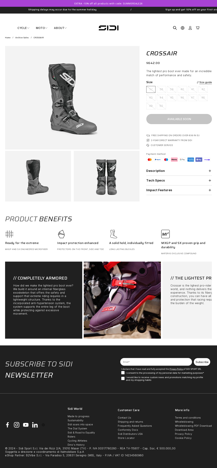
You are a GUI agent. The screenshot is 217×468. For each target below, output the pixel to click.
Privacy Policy (183, 433)
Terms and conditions (188, 417)
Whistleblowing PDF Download (193, 425)
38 (163, 90)
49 (152, 106)
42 (204, 90)
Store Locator (126, 438)
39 (173, 90)
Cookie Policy (183, 438)
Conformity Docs (128, 429)
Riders (71, 436)
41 (194, 90)
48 (204, 98)
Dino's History (76, 444)
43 (152, 98)
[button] (23, 28)
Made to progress (79, 416)
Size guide (205, 82)
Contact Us (124, 417)
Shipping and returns (130, 421)
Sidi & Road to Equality (81, 432)
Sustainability (75, 420)
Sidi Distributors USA (130, 433)
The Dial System (77, 428)
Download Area (184, 429)
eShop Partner (14, 455)
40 (183, 90)
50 (163, 106)
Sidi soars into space (80, 424)
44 (163, 98)
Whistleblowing (184, 421)
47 (194, 98)
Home (8, 37)
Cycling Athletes (77, 440)
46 (183, 98)
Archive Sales (22, 37)
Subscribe (202, 362)
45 (173, 98)
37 (152, 90)
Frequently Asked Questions (135, 425)
